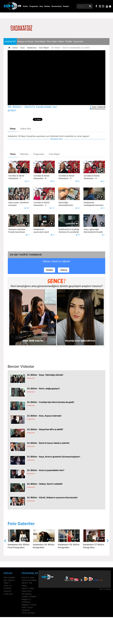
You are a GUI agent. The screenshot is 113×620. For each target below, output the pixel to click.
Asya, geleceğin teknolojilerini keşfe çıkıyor (93, 231)
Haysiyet (7, 591)
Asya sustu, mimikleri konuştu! (18, 203)
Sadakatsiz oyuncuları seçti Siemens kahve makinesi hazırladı (42, 231)
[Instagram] (103, 6)
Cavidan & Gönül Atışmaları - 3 (41, 203)
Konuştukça (26, 594)
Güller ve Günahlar (7, 587)
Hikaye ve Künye (25, 41)
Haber (61, 41)
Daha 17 (7, 583)
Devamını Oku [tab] (56, 139)
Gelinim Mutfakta (29, 580)
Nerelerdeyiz (56, 6)
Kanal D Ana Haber (27, 584)
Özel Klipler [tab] (54, 154)
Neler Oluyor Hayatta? (27, 608)
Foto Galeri (52, 41)
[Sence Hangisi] (56, 281)
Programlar (33, 6)
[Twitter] (100, 7)
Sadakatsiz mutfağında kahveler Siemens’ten (93, 204)
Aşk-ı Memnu (9, 580)
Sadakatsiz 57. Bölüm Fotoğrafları (93, 546)
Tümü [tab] (13, 154)
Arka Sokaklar (9, 577)
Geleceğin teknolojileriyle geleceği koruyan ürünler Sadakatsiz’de (69, 204)
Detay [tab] (13, 128)
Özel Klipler (40, 41)
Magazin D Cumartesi (26, 600)
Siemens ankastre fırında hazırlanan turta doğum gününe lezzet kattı (17, 231)
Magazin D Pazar (29, 604)
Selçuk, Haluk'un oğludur (56, 261)
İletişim (66, 6)
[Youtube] (106, 6)
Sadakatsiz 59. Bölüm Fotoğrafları (43, 546)
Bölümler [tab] (24, 154)
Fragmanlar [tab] (38, 154)
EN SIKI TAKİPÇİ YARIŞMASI (26, 254)
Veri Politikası (105, 589)
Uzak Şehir (8, 594)
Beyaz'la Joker (28, 577)
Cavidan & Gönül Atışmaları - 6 (41, 177)
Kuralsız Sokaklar (29, 596)
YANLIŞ (63, 270)
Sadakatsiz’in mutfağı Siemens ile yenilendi (69, 230)
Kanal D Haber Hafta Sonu (28, 589)
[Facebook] (96, 6)
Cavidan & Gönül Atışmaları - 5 (66, 177)
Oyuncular (78, 41)
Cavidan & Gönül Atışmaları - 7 (16, 177)
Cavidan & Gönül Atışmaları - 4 (91, 177)
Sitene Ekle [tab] (25, 128)
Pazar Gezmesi (28, 613)
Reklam (47, 6)
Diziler (25, 6)
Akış (41, 6)
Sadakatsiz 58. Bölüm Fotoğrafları (68, 546)
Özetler (68, 41)
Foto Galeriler (21, 523)
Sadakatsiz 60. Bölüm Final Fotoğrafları (18, 546)
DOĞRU (49, 270)
